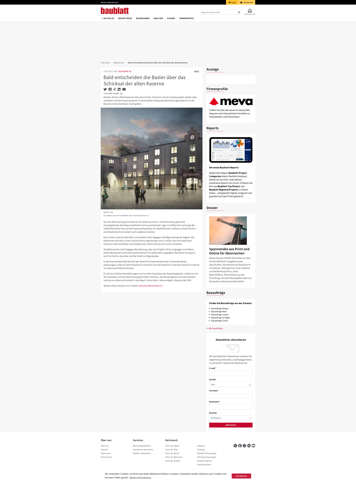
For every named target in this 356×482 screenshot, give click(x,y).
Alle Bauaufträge (215, 328)
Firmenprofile (186, 18)
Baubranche (118, 62)
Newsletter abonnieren (143, 449)
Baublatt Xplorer (204, 460)
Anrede (212, 379)
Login (233, 2)
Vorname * (214, 390)
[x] (235, 445)
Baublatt (201, 445)
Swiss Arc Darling (172, 460)
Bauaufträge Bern (219, 311)
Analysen (158, 18)
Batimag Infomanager (206, 457)
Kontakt (104, 449)
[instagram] (244, 445)
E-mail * (212, 368)
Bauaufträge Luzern (219, 314)
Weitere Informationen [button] (140, 477)
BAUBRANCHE (125, 71)
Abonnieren (248, 2)
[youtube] (253, 445)
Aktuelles (109, 18)
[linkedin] (249, 445)
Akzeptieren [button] (241, 476)
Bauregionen (142, 18)
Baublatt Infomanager (207, 453)
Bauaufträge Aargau (219, 308)
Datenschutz (106, 457)
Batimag (201, 449)
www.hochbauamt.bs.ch (150, 285)
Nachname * (214, 401)
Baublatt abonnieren (142, 453)
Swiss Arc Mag (171, 449)
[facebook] (240, 445)
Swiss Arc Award (172, 453)
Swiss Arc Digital (172, 445)
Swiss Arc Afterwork (173, 457)
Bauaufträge (125, 18)
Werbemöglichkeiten (109, 2)
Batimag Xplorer (204, 464)
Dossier (171, 18)
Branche (213, 413)
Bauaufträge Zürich (219, 320)
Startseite (105, 62)
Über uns (105, 445)
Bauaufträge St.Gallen (220, 317)
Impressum (105, 453)
